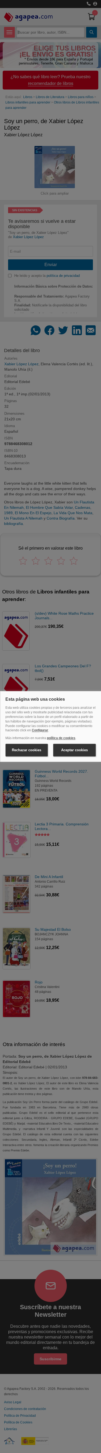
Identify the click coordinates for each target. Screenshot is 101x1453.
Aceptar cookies (74, 750)
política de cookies (61, 738)
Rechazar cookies (26, 750)
